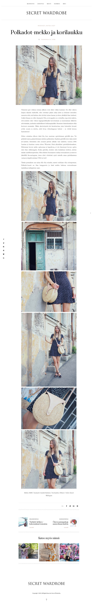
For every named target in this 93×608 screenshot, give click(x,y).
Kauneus (57, 3)
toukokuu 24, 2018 (48, 39)
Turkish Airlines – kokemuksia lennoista (38, 523)
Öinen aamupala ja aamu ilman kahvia (60, 523)
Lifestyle (41, 3)
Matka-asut (50, 25)
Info (64, 3)
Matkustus (30, 3)
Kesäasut (41, 25)
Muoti (49, 3)
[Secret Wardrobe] (46, 13)
